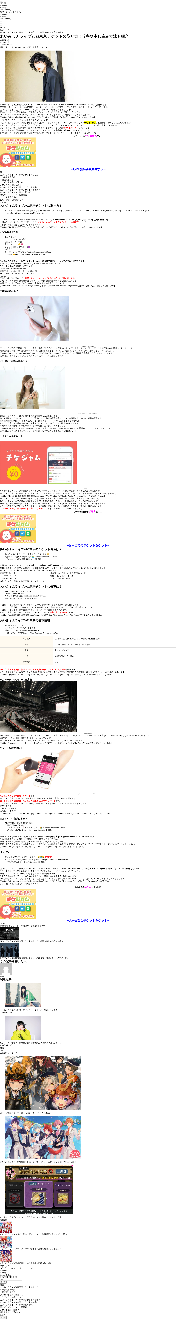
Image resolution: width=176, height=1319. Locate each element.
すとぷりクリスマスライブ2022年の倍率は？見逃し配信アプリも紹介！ (30, 1249)
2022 (2, 926)
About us (3, 5)
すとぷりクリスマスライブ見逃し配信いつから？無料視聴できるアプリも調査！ (34, 1234)
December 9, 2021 (38, 254)
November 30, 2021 (40, 213)
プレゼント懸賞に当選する (11, 182)
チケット (13, 926)
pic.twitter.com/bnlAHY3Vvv (54, 827)
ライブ (42, 926)
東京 (6, 926)
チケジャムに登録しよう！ (11, 185)
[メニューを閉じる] (1, 1)
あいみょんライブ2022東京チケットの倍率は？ (20, 190)
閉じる (3, 1282)
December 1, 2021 (31, 598)
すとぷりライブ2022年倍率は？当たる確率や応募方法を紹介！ (27, 1263)
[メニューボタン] (1, 25)
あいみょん (5, 42)
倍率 (25, 926)
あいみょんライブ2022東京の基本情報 (16, 192)
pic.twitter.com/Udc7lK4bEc (40, 252)
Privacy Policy (5, 10)
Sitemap (3, 7)
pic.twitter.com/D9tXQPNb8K (56, 859)
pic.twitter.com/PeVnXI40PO (45, 557)
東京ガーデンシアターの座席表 (13, 195)
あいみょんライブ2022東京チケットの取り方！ (20, 175)
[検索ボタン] (1, 21)
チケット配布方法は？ (9, 197)
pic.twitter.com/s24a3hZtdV (30, 630)
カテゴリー (5, 1268)
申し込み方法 (33, 926)
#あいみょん (23, 252)
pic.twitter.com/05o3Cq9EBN (139, 211)
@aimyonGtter (39, 859)
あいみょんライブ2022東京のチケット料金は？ (20, 187)
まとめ (3, 202)
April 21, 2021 (36, 559)
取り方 (20, 926)
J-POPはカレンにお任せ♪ (10, 12)
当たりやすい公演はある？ (11, 200)
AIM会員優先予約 (7, 177)
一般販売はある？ (7, 180)
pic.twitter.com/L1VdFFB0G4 (35, 596)
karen (2, 976)
